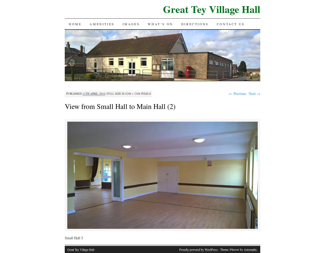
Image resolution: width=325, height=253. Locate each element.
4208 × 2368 (132, 93)
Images (131, 24)
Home (75, 24)
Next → (254, 93)
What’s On (160, 24)
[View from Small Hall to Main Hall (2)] (162, 228)
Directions (195, 24)
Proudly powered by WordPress (198, 249)
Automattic (250, 249)
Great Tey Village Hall (211, 9)
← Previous (237, 93)
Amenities (102, 24)
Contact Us (231, 24)
